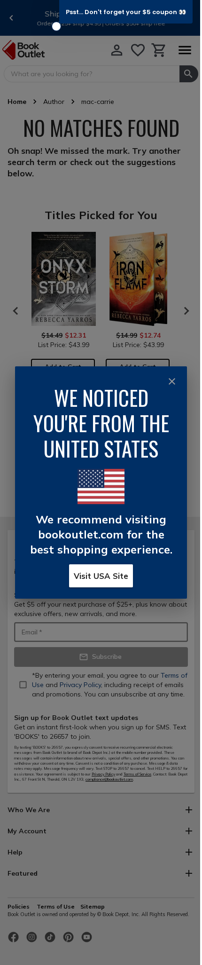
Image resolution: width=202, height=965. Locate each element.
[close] (172, 381)
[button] (126, 12)
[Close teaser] (56, 26)
